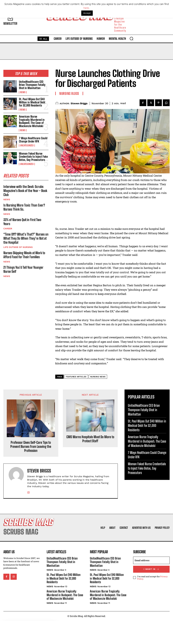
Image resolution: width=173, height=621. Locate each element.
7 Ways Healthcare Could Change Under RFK (33, 139)
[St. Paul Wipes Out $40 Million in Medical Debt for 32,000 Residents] (10, 104)
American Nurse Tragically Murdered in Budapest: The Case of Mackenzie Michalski (32, 121)
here (86, 7)
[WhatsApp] (166, 102)
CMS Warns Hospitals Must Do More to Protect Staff (90, 439)
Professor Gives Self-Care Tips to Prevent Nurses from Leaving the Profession (30, 446)
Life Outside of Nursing (18, 247)
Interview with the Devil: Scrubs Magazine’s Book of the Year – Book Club (25, 191)
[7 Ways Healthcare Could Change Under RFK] (10, 142)
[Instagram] (28, 492)
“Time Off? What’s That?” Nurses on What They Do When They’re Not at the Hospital (25, 238)
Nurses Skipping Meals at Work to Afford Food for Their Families (24, 255)
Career (7, 228)
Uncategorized (27, 145)
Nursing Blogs (69, 93)
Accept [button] (87, 13)
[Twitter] (150, 102)
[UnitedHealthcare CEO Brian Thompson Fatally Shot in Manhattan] (10, 86)
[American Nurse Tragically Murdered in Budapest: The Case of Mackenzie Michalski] (10, 121)
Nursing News (98, 377)
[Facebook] (143, 102)
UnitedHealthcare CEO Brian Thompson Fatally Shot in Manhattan (32, 85)
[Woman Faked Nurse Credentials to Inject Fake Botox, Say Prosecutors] (10, 158)
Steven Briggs (79, 103)
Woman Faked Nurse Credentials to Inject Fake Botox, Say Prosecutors (33, 157)
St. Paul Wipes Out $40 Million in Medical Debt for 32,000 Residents (32, 102)
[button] (131, 38)
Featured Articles (76, 377)
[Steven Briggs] (57, 103)
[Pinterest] (158, 102)
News (22, 92)
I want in (149, 569)
